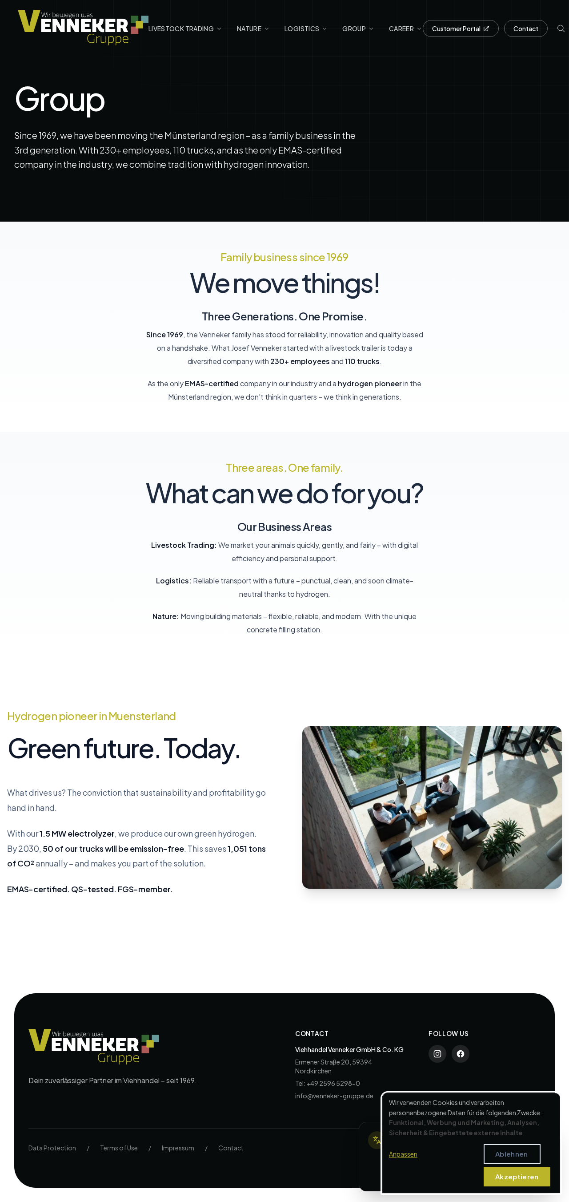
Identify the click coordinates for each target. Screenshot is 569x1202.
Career (401, 28)
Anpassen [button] (403, 1154)
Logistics (301, 28)
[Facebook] (460, 1054)
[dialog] (471, 1143)
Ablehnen (511, 1153)
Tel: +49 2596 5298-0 (327, 1083)
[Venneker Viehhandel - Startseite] (83, 27)
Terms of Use (119, 1148)
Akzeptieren (516, 1176)
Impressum (178, 1148)
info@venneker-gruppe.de (334, 1096)
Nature (249, 28)
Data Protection (52, 1148)
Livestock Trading (181, 28)
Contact (525, 28)
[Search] (561, 28)
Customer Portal (456, 28)
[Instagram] (437, 1054)
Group (354, 28)
